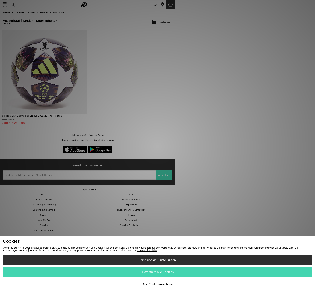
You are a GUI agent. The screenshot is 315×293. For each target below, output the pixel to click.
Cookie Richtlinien (147, 250)
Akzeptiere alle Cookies (157, 272)
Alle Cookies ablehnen (158, 284)
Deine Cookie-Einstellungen (157, 260)
